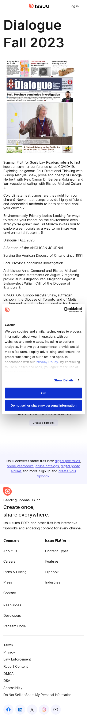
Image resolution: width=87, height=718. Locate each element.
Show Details (63, 380)
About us (10, 551)
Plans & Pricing (14, 572)
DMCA (8, 673)
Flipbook (52, 572)
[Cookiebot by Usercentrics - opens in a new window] (63, 310)
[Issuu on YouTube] (56, 709)
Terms (8, 645)
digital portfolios (67, 461)
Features (51, 561)
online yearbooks (20, 466)
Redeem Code (14, 626)
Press (7, 582)
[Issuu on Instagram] (44, 709)
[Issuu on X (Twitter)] (32, 709)
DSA (6, 680)
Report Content (15, 666)
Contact (9, 593)
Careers (9, 561)
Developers (12, 615)
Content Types (56, 551)
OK (43, 393)
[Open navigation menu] (7, 6)
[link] (74, 6)
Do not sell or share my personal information (43, 405)
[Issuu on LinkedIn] (20, 709)
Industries (52, 582)
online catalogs (47, 466)
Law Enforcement (17, 659)
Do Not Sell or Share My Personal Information (37, 695)
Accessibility (12, 688)
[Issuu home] (39, 6)
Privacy (9, 652)
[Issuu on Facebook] (8, 709)
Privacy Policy (47, 362)
